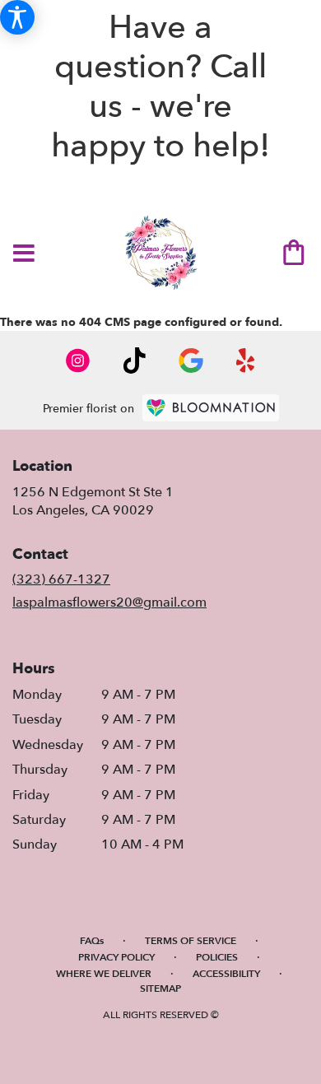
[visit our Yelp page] (246, 360)
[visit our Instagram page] (78, 360)
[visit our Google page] (191, 360)
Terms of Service (190, 940)
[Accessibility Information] (17, 17)
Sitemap (160, 988)
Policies (217, 957)
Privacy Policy (116, 957)
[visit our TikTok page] (134, 360)
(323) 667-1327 (61, 579)
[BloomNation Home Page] (210, 407)
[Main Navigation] (24, 254)
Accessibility (226, 973)
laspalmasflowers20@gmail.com (109, 602)
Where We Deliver (103, 973)
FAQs (92, 940)
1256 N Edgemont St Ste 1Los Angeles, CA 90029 (93, 501)
